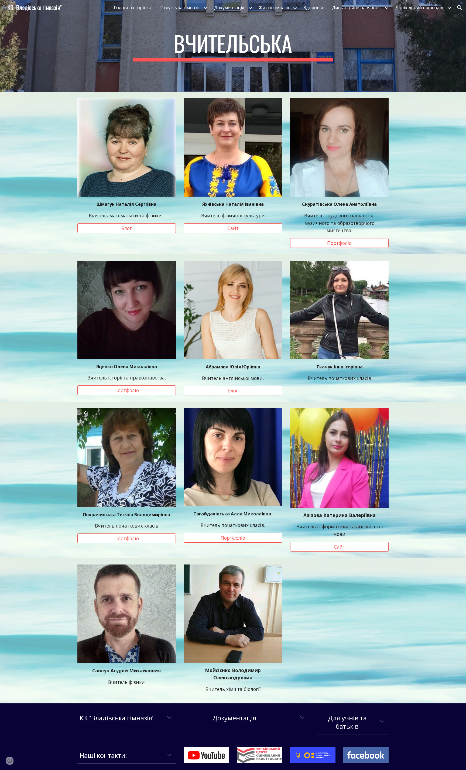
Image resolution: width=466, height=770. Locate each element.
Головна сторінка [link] (132, 8)
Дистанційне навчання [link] (356, 8)
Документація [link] (229, 8)
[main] (233, 46)
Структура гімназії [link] (179, 8)
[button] (459, 7)
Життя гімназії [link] (274, 8)
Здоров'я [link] (313, 8)
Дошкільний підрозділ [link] (419, 8)
